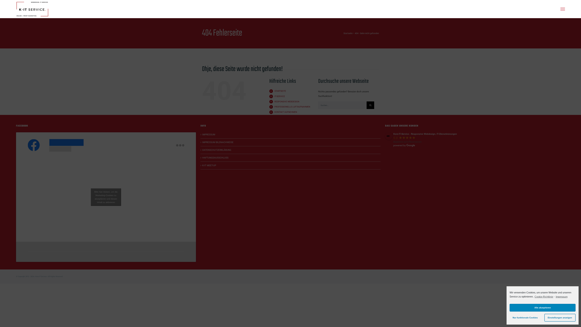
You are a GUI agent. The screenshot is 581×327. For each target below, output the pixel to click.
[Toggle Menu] (563, 9)
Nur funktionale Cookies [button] (525, 317)
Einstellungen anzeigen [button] (560, 317)
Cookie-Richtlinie (544, 297)
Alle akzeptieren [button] (542, 307)
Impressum (561, 297)
